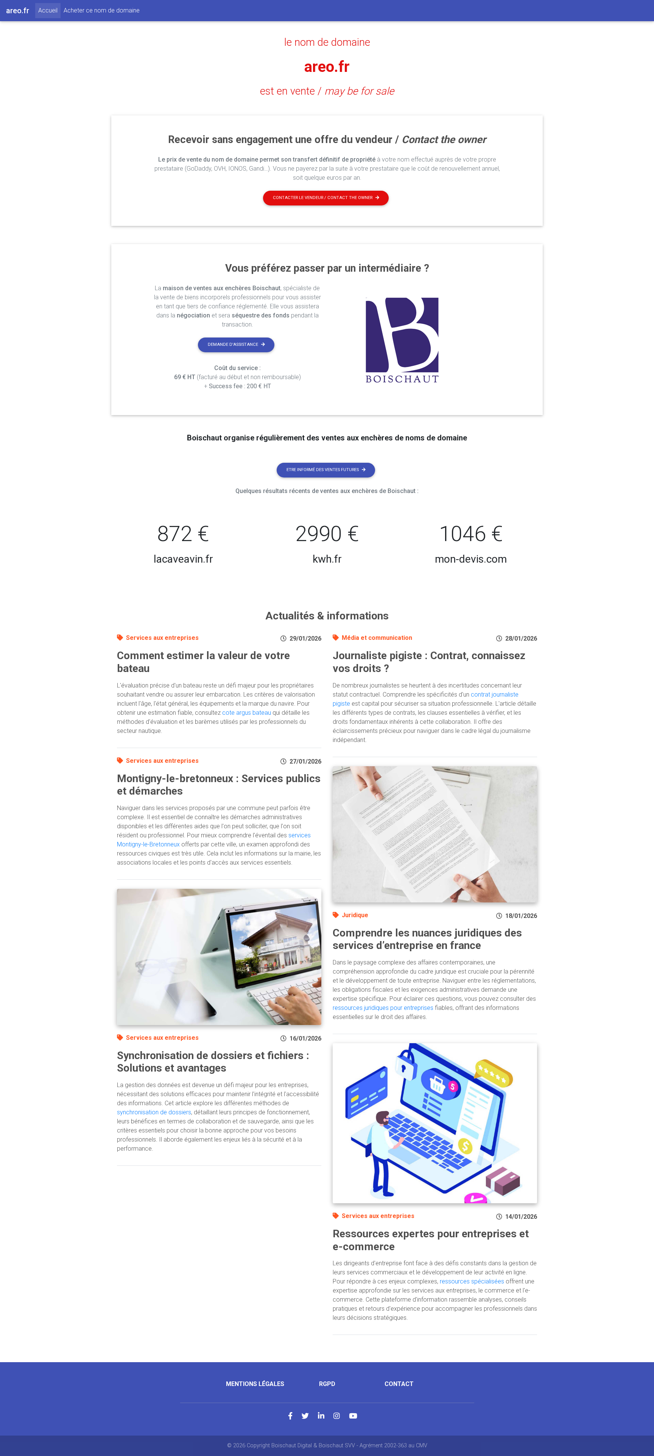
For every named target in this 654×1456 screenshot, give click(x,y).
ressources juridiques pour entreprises (383, 1007)
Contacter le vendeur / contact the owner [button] (322, 197)
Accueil (49, 10)
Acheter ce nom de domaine (102, 10)
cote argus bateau (246, 712)
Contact (399, 1384)
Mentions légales (255, 1384)
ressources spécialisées (472, 1281)
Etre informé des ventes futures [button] (323, 469)
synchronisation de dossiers (154, 1112)
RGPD (327, 1384)
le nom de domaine (327, 42)
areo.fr (327, 67)
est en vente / (327, 91)
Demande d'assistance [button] (233, 344)
